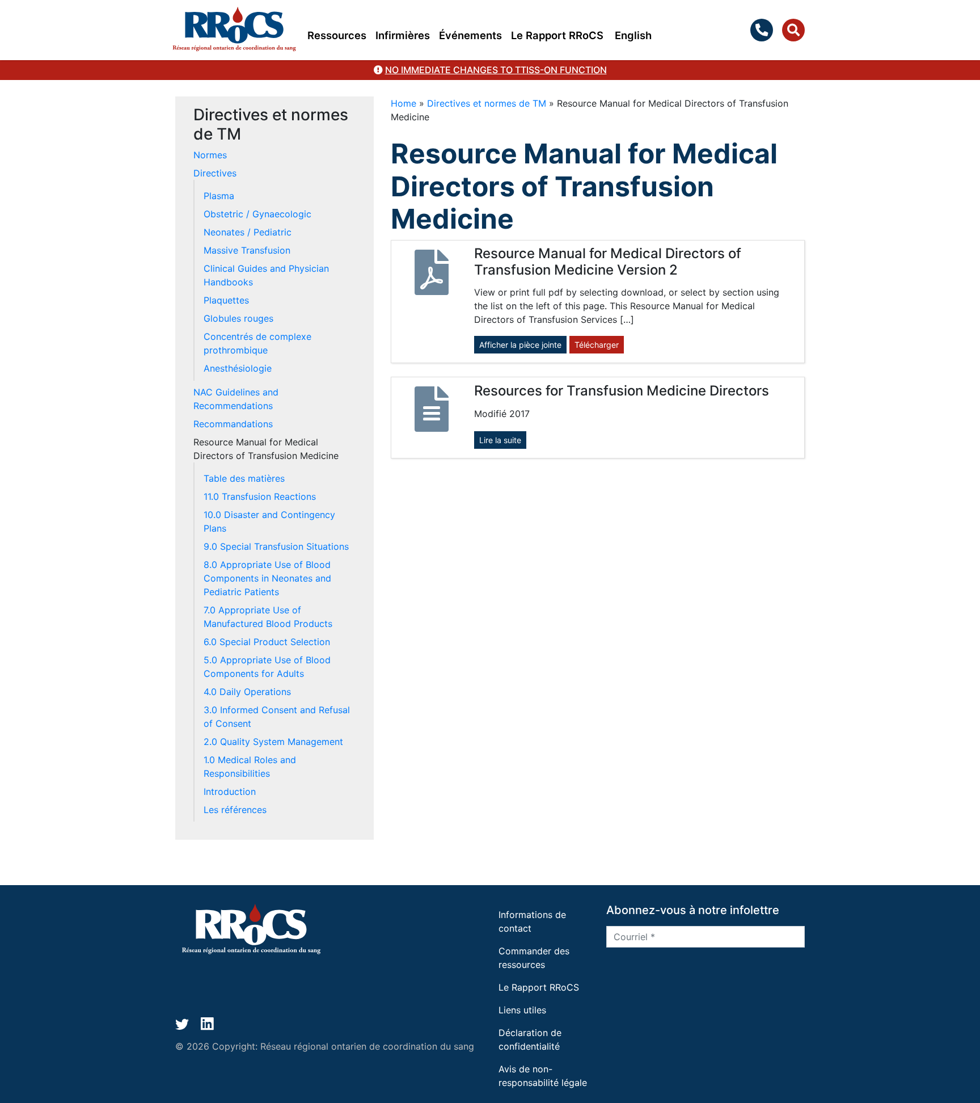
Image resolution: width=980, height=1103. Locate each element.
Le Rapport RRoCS (557, 35)
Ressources (336, 35)
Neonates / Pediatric (248, 232)
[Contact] (764, 30)
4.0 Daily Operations (247, 691)
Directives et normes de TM (486, 103)
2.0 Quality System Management (273, 741)
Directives (214, 173)
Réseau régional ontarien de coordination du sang (367, 1046)
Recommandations (233, 424)
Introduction (230, 791)
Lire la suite (500, 440)
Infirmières (402, 35)
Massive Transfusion (247, 250)
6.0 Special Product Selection (267, 641)
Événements (470, 35)
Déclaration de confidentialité (530, 1039)
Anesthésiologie (238, 368)
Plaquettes (226, 300)
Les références (235, 809)
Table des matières (244, 478)
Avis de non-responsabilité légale (543, 1075)
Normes (210, 155)
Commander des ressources (534, 957)
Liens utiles (522, 1010)
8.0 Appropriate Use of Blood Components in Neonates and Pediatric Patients (267, 578)
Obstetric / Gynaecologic (257, 214)
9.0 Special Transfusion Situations (276, 546)
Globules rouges (238, 318)
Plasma (219, 195)
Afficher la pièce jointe (520, 345)
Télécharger (597, 345)
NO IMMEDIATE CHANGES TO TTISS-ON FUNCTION (496, 69)
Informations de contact (532, 921)
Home (403, 103)
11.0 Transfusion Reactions (260, 496)
